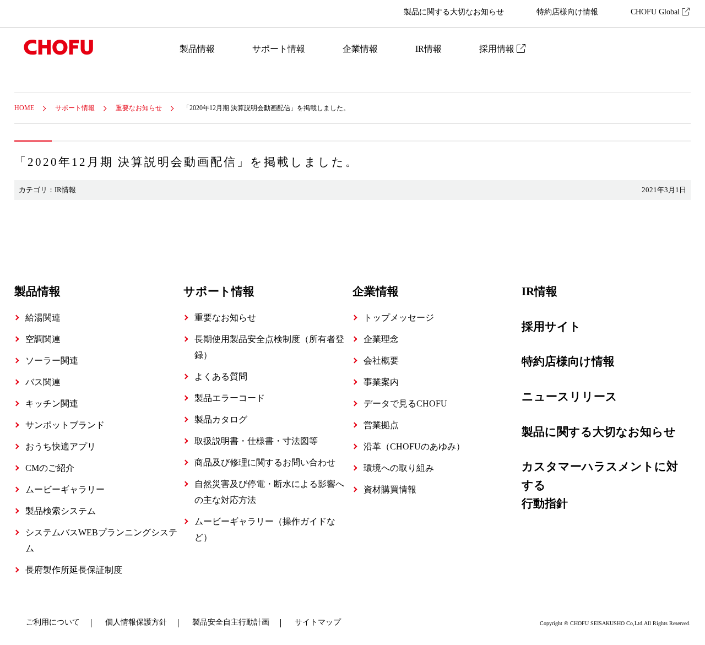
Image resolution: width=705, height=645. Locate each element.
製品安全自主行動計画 (230, 622)
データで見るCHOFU (405, 403)
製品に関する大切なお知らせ (454, 12)
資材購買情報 (390, 489)
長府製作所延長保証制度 (73, 569)
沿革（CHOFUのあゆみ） (414, 446)
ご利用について (53, 622)
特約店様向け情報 (567, 12)
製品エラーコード (229, 398)
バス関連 (43, 382)
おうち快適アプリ (60, 446)
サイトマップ (318, 622)
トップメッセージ (399, 317)
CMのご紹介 (49, 468)
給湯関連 (43, 317)
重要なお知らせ (139, 108)
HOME (24, 108)
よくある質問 (220, 376)
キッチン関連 (51, 403)
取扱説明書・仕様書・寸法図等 (256, 441)
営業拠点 (381, 425)
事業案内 (381, 382)
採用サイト (551, 326)
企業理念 (381, 339)
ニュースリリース (569, 396)
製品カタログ (220, 419)
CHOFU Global (656, 12)
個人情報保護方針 (136, 622)
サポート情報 (278, 48)
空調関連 (43, 339)
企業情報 (360, 48)
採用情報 (498, 48)
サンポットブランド (65, 425)
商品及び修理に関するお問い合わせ (264, 462)
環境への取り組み (399, 468)
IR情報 (428, 48)
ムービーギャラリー (65, 489)
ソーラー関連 (51, 360)
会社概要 (381, 360)
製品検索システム (60, 511)
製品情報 (197, 48)
